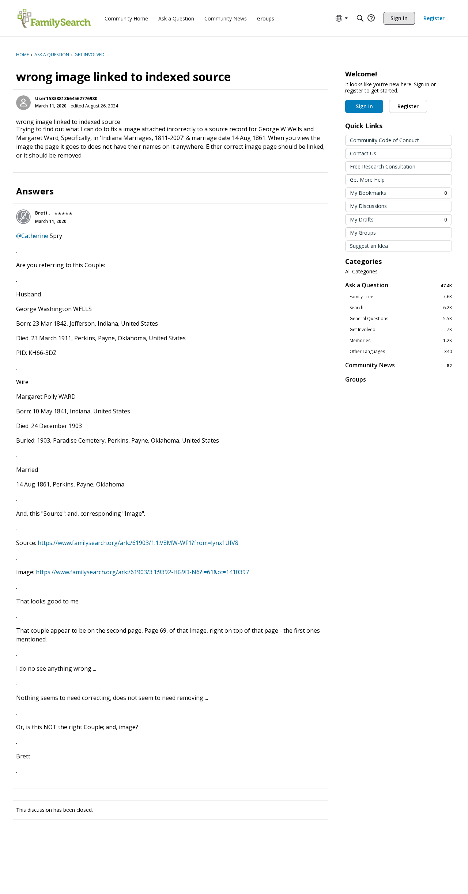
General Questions (401, 318)
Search (401, 307)
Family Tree (401, 296)
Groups (355, 379)
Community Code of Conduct (384, 140)
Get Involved (401, 329)
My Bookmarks (398, 192)
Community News (398, 365)
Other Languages (401, 351)
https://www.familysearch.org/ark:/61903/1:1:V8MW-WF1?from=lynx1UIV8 (138, 543)
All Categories (361, 271)
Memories (401, 340)
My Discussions (368, 205)
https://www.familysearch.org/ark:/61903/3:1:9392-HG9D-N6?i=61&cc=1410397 (142, 572)
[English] (54, 18)
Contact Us (363, 153)
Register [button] (408, 106)
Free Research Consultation (382, 166)
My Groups (363, 232)
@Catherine (32, 236)
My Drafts (398, 219)
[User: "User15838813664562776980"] (23, 102)
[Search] (360, 18)
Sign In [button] (364, 106)
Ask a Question (398, 285)
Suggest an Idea (369, 245)
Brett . (42, 213)
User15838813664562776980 (66, 98)
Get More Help (367, 179)
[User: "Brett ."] (23, 216)
